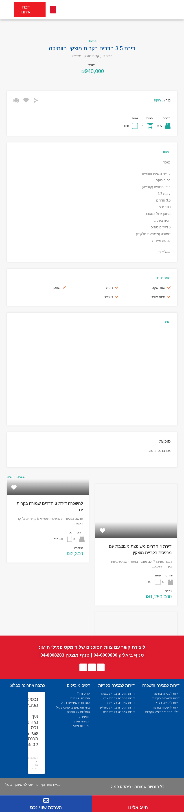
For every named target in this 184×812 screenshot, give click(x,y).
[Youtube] (92, 667)
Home (92, 41)
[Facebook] (101, 667)
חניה (109, 288)
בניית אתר (53, 784)
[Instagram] (83, 667)
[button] (53, 9)
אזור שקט (158, 288)
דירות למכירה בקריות (116, 685)
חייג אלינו (138, 807)
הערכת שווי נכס (46, 807)
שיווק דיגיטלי (13, 784)
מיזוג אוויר (158, 297)
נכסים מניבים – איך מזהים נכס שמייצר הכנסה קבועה (31, 722)
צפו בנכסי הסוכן (159, 451)
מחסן (56, 288)
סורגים (108, 297)
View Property (136, 526)
